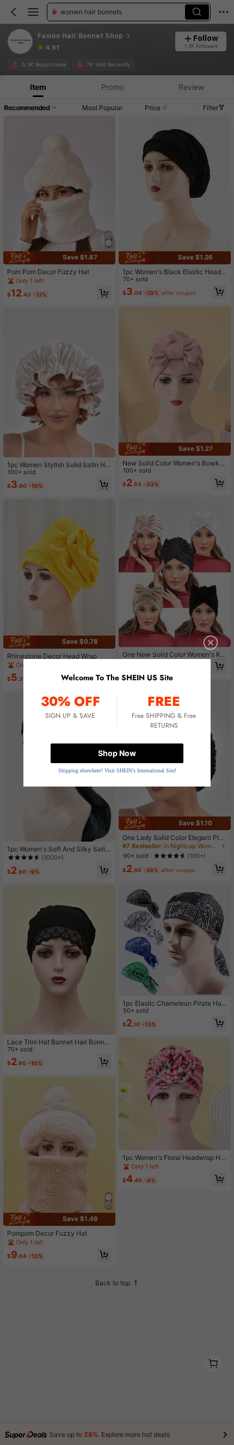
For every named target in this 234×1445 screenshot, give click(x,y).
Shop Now (117, 753)
